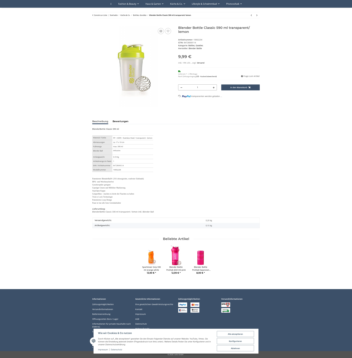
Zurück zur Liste (100, 15)
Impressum (103, 349)
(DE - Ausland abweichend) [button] (206, 76)
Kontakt (138, 309)
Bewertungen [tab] (120, 121)
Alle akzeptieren (235, 334)
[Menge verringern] (181, 87)
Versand (200, 62)
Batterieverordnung (101, 314)
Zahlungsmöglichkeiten (103, 304)
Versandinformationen (102, 309)
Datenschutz (116, 349)
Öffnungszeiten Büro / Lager (105, 319)
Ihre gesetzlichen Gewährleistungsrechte (154, 304)
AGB (137, 319)
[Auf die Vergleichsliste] (161, 31)
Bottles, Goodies (195, 45)
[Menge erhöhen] (214, 87)
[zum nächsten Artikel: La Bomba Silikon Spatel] (257, 15)
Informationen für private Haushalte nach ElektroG (111, 325)
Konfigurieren (235, 341)
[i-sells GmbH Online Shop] (111, 4)
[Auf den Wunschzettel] (168, 31)
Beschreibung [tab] (100, 121)
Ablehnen (235, 348)
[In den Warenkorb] (94, 24)
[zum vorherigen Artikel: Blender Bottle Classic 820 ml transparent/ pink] (251, 15)
